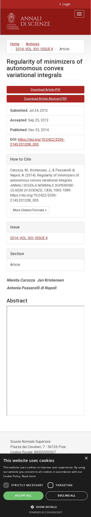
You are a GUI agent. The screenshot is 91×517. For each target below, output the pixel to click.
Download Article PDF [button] (46, 89)
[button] (45, 507)
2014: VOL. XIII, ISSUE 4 (34, 49)
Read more (29, 476)
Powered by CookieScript (45, 512)
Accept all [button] (23, 495)
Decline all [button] (67, 495)
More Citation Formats (29, 210)
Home (14, 44)
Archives (32, 44)
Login (66, 4)
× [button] (86, 458)
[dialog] (45, 485)
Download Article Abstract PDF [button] (45, 98)
